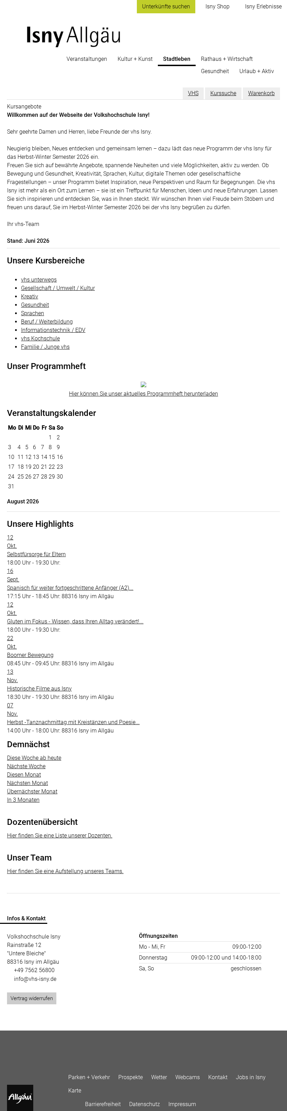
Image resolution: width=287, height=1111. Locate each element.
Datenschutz (144, 1104)
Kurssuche (223, 93)
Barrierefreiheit (103, 1104)
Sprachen (32, 313)
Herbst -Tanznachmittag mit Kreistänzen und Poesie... (73, 722)
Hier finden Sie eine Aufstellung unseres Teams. (65, 871)
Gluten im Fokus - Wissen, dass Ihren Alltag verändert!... (75, 621)
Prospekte (130, 1077)
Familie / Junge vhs (45, 347)
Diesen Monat (24, 774)
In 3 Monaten (23, 800)
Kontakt (217, 1077)
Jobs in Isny (251, 1077)
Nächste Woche (26, 766)
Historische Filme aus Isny (39, 688)
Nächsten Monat (27, 783)
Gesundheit (35, 305)
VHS (193, 93)
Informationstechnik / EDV (53, 330)
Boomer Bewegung (30, 655)
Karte (74, 1090)
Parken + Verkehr (89, 1077)
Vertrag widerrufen (31, 998)
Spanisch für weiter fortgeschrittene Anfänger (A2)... (70, 588)
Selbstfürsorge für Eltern (36, 554)
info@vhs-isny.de (35, 979)
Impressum (182, 1104)
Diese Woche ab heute (34, 758)
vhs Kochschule (40, 338)
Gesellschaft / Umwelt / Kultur (58, 288)
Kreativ (29, 296)
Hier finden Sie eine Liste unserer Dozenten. (59, 835)
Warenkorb (261, 93)
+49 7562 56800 (34, 970)
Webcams (187, 1077)
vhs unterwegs (39, 279)
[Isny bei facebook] (68, 1102)
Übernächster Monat (32, 791)
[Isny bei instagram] (76, 1102)
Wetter (159, 1077)
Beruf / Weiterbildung (47, 321)
